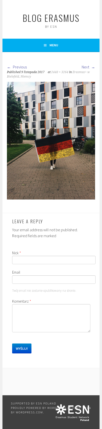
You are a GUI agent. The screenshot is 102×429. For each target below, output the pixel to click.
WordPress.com (29, 412)
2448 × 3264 (59, 72)
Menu (54, 45)
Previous (19, 66)
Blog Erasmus (51, 17)
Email (16, 272)
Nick (16, 253)
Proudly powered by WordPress (38, 408)
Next (86, 66)
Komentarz (21, 301)
